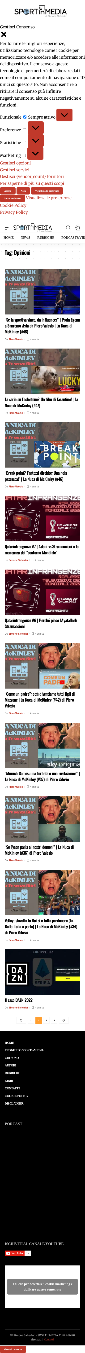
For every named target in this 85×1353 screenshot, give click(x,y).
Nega (23, 191)
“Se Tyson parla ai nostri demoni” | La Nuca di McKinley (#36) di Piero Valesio (39, 850)
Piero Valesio (16, 339)
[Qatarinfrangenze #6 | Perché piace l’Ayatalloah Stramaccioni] (42, 592)
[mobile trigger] (9, 228)
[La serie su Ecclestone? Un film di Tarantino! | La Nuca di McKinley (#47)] (42, 371)
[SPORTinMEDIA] (33, 228)
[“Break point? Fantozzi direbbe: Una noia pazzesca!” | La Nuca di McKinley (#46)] (42, 445)
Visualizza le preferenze (47, 191)
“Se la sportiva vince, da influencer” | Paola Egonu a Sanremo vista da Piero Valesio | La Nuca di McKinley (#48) (42, 326)
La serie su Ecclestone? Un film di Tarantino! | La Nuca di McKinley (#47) (41, 402)
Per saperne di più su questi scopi (32, 183)
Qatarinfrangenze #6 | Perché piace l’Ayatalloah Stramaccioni (41, 623)
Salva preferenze (12, 198)
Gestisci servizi (15, 169)
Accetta (7, 191)
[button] (42, 35)
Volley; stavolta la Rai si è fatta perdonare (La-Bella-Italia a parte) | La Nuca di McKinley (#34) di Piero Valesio (41, 926)
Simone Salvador (18, 560)
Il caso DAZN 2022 (18, 1000)
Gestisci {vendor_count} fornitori (32, 176)
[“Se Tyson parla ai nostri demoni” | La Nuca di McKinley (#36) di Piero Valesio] (42, 819)
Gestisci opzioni (15, 163)
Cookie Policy (13, 205)
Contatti (49, 1339)
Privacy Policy (14, 212)
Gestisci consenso (13, 1349)
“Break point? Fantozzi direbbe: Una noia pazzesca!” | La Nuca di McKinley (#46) (36, 476)
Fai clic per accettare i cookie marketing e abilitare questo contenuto (42, 1286)
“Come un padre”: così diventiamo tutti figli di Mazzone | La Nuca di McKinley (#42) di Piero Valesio (40, 700)
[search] (68, 227)
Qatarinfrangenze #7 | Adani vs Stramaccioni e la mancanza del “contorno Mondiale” (42, 549)
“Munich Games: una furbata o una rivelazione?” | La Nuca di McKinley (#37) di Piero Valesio (42, 776)
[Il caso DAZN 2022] (42, 972)
